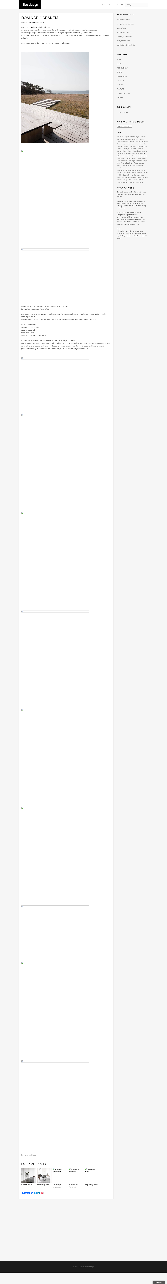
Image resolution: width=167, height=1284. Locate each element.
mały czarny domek (91, 1184)
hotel (145, 146)
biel (118, 139)
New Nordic (142, 158)
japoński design (122, 151)
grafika (125, 146)
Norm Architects (32, 27)
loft (137, 153)
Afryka (127, 137)
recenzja (144, 168)
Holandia (140, 146)
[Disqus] (66, 1231)
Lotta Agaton (121, 156)
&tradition (120, 137)
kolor (130, 151)
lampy (132, 153)
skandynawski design (133, 170)
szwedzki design (135, 177)
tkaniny (119, 180)
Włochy (119, 182)
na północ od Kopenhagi (73, 1185)
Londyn (141, 153)
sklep (143, 170)
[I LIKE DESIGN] (30, 3)
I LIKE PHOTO (122, 112)
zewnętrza (139, 182)
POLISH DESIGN (123, 93)
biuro (122, 139)
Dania (119, 141)
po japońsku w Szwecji (125, 24)
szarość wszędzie (123, 19)
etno (137, 144)
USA (130, 180)
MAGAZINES (122, 76)
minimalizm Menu (27, 1184)
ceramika (135, 139)
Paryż (136, 163)
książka (144, 151)
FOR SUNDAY (122, 68)
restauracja (120, 170)
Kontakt (120, 4)
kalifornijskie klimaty (124, 36)
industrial (133, 149)
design (132, 141)
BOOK (119, 59)
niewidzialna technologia (126, 45)
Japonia (140, 149)
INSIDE (119, 72)
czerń (141, 139)
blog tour (128, 139)
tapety (145, 177)
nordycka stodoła (123, 40)
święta (134, 172)
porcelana (120, 168)
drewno (144, 141)
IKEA (119, 149)
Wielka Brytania (138, 180)
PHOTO (120, 85)
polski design (127, 165)
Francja (119, 146)
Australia (143, 137)
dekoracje (125, 141)
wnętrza (125, 182)
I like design (89, 1266)
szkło (119, 175)
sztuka (133, 175)
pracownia (128, 168)
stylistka (119, 172)
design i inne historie (124, 32)
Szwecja (126, 177)
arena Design (134, 137)
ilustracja (126, 149)
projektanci (136, 168)
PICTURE (120, 89)
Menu (134, 156)
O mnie (102, 4)
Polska (119, 165)
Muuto (129, 158)
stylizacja (127, 172)
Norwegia (132, 160)
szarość (139, 172)
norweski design (141, 160)
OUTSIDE (120, 80)
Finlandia (143, 144)
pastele (141, 163)
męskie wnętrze (142, 156)
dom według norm (43, 1184)
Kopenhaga (137, 151)
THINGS (120, 97)
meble (129, 156)
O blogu (111, 4)
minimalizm (121, 158)
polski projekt (137, 165)
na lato (134, 158)
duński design (121, 144)
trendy (125, 180)
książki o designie (123, 153)
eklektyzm (130, 144)
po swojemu (121, 28)
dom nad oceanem (39, 17)
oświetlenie (128, 163)
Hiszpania (132, 146)
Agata (42, 22)
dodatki (138, 141)
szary (146, 172)
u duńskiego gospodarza (57, 1185)
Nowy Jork (120, 163)
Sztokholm (126, 175)
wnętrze (132, 182)
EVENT (119, 63)
